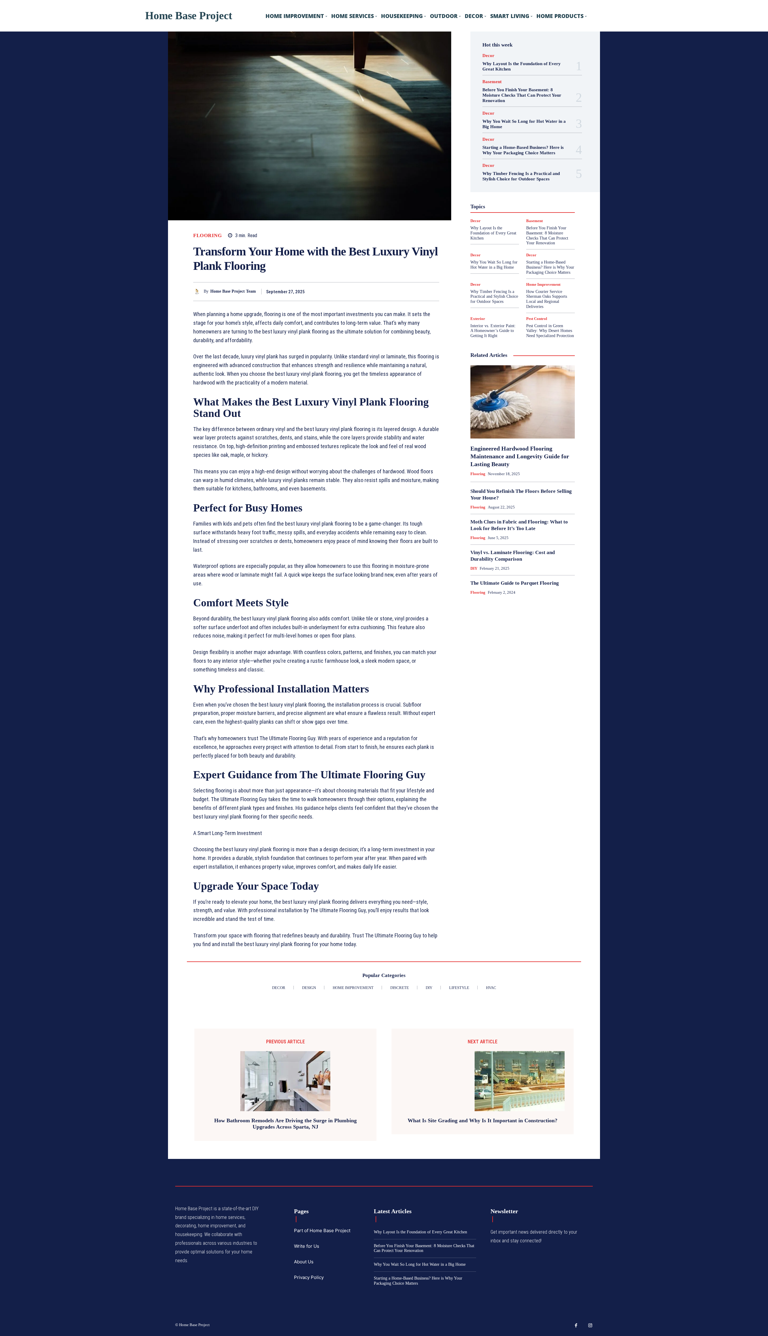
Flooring (207, 235)
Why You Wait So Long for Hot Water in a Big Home (420, 1264)
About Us (304, 1262)
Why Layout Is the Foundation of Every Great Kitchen (493, 233)
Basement (492, 82)
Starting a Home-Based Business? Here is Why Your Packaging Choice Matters (550, 267)
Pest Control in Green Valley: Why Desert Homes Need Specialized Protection (550, 331)
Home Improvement (543, 284)
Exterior (477, 319)
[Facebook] (392, 291)
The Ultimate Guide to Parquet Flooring (514, 583)
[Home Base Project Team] (198, 291)
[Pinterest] (419, 291)
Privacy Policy (309, 1277)
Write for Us (306, 1246)
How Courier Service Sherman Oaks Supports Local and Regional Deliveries (546, 299)
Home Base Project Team (233, 291)
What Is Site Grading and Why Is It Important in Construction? (482, 1120)
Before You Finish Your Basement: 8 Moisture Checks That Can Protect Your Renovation (521, 95)
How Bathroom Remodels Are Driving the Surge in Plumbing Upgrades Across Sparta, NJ (285, 1123)
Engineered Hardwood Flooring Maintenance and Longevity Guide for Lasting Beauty (519, 456)
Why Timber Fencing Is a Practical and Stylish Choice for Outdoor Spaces (494, 296)
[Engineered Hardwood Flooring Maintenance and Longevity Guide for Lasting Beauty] (522, 402)
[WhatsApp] (433, 291)
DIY (473, 568)
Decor (488, 55)
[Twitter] (406, 291)
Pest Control (536, 319)
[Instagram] (590, 1325)
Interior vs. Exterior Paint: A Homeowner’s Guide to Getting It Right (493, 331)
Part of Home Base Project (322, 1230)
